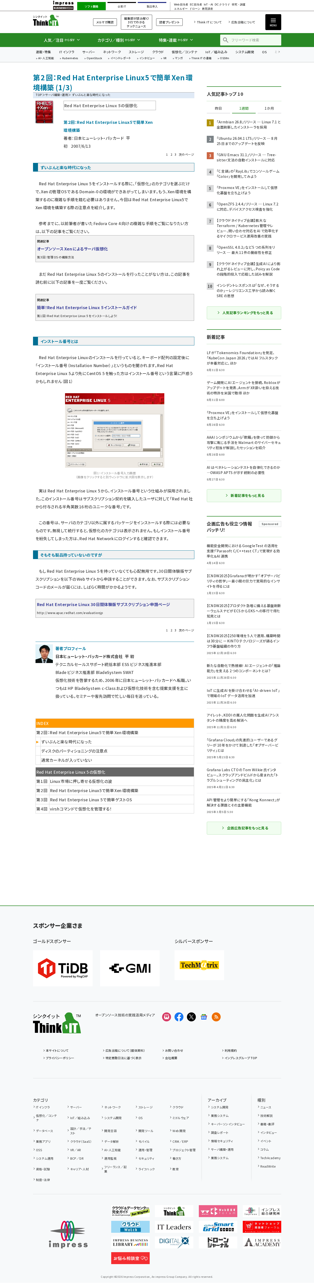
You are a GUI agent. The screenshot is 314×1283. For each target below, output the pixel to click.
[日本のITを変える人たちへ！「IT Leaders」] (174, 1229)
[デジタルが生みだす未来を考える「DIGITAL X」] (174, 1244)
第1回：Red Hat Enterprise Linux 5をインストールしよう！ (77, 316)
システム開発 (244, 51)
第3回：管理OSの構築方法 (55, 257)
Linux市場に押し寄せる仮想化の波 (81, 781)
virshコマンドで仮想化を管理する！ (81, 809)
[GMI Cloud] (130, 968)
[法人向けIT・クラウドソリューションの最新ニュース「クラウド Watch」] (130, 1229)
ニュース (266, 1107)
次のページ (186, 154)
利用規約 (231, 1050)
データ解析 (111, 1141)
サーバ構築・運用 (56, 95)
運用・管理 (145, 1150)
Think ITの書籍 (201, 58)
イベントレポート (120, 58)
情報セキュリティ (222, 1141)
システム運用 (45, 1158)
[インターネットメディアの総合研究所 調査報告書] (262, 1213)
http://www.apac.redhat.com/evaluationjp (70, 613)
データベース (44, 1131)
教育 (176, 1169)
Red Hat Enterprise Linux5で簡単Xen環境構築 (94, 790)
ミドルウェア (181, 1118)
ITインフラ (66, 51)
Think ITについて (209, 22)
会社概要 (171, 1058)
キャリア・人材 (79, 1169)
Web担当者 (181, 4)
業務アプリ (43, 1141)
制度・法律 (43, 1180)
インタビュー (147, 58)
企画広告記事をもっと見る (247, 827)
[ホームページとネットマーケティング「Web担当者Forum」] (218, 1213)
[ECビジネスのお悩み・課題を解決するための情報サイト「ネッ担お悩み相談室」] (130, 1260)
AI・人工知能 (46, 58)
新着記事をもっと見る (248, 495)
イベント (266, 1141)
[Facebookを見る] (178, 1016)
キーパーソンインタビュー (228, 1124)
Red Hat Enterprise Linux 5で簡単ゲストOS (91, 800)
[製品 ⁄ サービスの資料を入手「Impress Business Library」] (130, 1244)
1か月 (269, 108)
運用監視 (110, 1158)
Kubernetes (70, 58)
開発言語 (110, 1131)
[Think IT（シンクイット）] (57, 1029)
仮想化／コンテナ (185, 51)
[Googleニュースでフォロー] (203, 1016)
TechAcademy (270, 1158)
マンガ (179, 58)
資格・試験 (43, 1169)
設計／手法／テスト (81, 1130)
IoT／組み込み (216, 51)
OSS (39, 1150)
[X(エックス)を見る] (191, 1016)
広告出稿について (243, 22)
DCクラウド (222, 4)
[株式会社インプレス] (68, 1234)
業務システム (219, 1115)
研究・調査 (238, 4)
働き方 (177, 1158)
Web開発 (179, 1131)
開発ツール (146, 1131)
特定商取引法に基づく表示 (123, 1058)
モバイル (144, 1141)
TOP (38, 95)
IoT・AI (208, 4)
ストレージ (136, 51)
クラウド (158, 51)
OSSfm (224, 58)
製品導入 (152, 6)
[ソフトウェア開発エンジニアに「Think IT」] (174, 1213)
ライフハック (147, 1169)
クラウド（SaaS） (81, 1141)
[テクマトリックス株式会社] (199, 965)
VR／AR (75, 1150)
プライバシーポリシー (60, 1058)
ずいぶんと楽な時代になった (66, 742)
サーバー (88, 51)
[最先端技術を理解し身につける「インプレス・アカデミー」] (262, 1244)
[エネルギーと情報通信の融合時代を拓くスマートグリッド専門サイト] (218, 1229)
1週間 (244, 108)
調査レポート (219, 1132)
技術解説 (266, 1115)
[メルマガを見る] (166, 1016)
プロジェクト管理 (184, 1150)
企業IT (122, 6)
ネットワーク (112, 51)
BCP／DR (77, 1158)
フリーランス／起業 (115, 1169)
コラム (264, 1149)
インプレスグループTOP (241, 1058)
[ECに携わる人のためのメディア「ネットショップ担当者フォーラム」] (262, 1229)
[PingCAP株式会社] (63, 968)
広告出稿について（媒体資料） (125, 1050)
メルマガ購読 (105, 22)
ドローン (194, 8)
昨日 (218, 108)
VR (165, 58)
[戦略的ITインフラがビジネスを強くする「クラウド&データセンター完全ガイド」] (130, 1213)
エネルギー (181, 8)
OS (264, 51)
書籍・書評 (267, 1124)
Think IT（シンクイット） (57, 20)
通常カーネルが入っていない (66, 760)
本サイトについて (57, 1050)
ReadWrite (268, 1166)
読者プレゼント (169, 22)
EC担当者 (196, 4)
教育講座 (207, 8)
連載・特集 (43, 51)
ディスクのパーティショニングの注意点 (74, 751)
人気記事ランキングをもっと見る (247, 312)
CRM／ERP (180, 1141)
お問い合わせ (174, 1050)
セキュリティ (146, 1158)
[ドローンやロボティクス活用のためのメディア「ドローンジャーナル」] (218, 1244)
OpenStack (94, 58)
